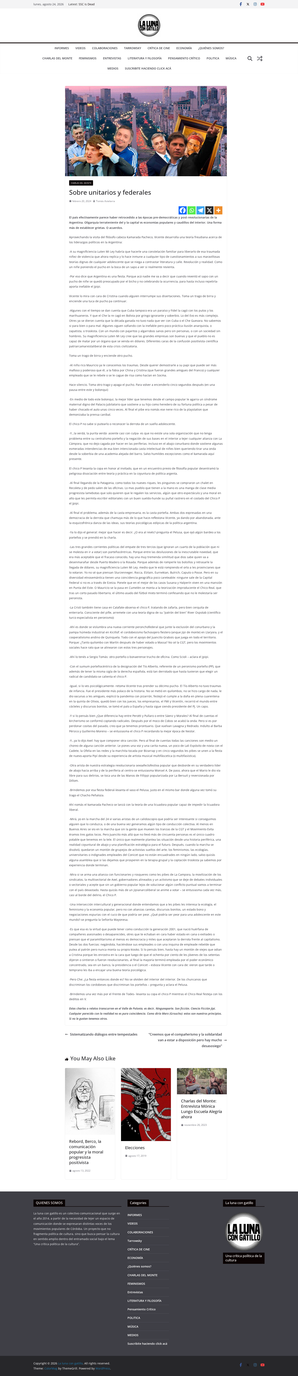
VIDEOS (80, 48)
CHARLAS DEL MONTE (57, 58)
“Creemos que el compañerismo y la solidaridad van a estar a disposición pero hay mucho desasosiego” (185, 1040)
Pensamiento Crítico (184, 58)
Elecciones (135, 1147)
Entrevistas (112, 58)
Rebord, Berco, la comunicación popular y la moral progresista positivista (86, 1152)
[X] (209, 210)
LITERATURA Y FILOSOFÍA (145, 58)
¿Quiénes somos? (211, 48)
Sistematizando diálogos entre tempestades (103, 1034)
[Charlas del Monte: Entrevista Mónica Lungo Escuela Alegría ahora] (202, 1071)
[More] (218, 210)
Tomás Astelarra (105, 201)
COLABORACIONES (105, 48)
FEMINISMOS (87, 58)
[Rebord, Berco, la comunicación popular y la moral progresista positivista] (90, 1071)
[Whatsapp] (192, 210)
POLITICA (213, 58)
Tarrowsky (132, 48)
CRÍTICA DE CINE (159, 48)
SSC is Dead (87, 4)
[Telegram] (200, 210)
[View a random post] (260, 58)
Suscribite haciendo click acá (148, 68)
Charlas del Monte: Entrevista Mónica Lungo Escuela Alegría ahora (201, 1108)
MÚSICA (231, 58)
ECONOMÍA (184, 48)
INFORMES (62, 48)
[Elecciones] (146, 1071)
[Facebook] (183, 210)
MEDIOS (112, 68)
